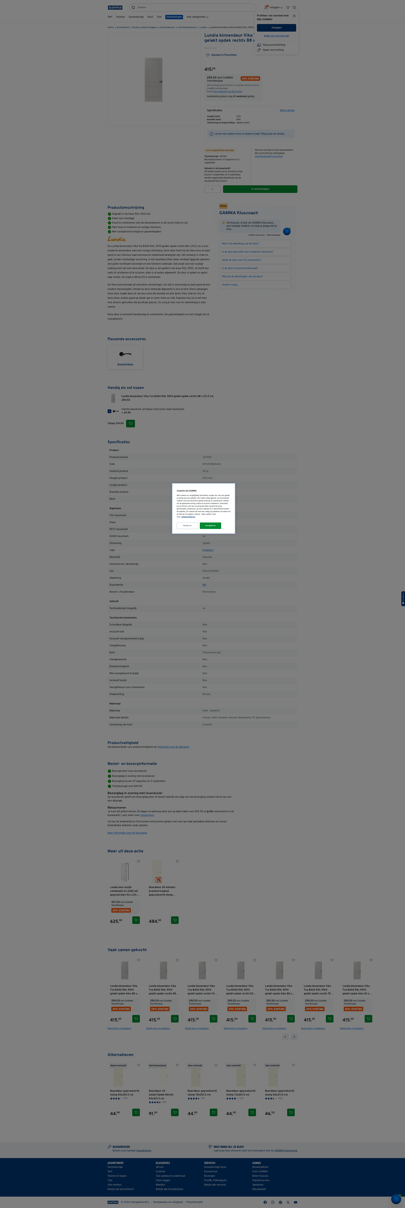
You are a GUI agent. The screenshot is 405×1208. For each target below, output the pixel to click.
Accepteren (210, 526)
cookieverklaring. (188, 517)
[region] (203, 508)
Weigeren (187, 526)
